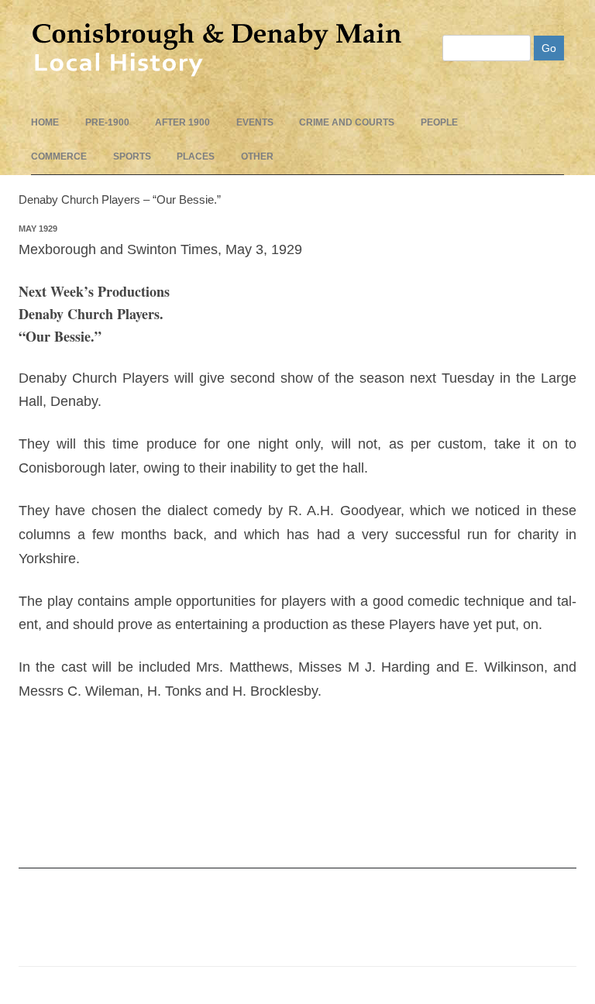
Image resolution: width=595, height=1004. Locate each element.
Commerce (59, 156)
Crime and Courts (346, 122)
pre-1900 (107, 122)
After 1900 (182, 122)
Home (45, 122)
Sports (132, 156)
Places (196, 156)
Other (257, 156)
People (439, 122)
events (254, 122)
